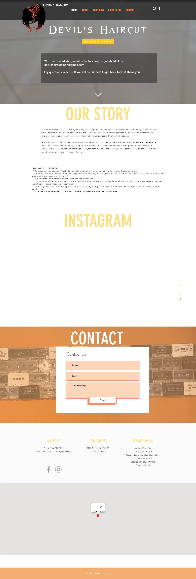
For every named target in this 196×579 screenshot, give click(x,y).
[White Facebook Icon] (159, 8)
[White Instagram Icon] (154, 8)
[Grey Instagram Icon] (58, 469)
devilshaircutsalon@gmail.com (64, 65)
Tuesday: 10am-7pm (142, 451)
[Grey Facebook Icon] (48, 469)
